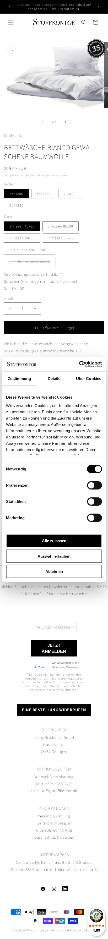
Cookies (67, 837)
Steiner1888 (21, 869)
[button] (10, 22)
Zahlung (63, 815)
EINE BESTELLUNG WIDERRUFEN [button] (54, 710)
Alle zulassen (54, 541)
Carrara (22, 862)
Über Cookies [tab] (88, 378)
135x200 (16, 193)
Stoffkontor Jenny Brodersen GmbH (45, 930)
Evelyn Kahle (40, 862)
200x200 (71, 193)
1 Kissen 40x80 (22, 226)
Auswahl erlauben (54, 556)
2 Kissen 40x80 (22, 238)
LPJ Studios (83, 862)
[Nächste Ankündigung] (98, 7)
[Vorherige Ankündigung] (9, 7)
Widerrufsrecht (48, 830)
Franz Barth (61, 862)
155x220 (44, 193)
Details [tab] (54, 378)
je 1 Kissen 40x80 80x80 (29, 249)
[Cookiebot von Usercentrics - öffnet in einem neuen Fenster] (79, 364)
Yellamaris (88, 869)
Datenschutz (45, 837)
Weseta (73, 869)
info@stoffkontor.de (59, 790)
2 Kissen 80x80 (61, 238)
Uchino (59, 869)
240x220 (16, 205)
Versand (25, 175)
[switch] (94, 485)
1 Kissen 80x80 (60, 226)
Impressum (62, 823)
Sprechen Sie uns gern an (25, 281)
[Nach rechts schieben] (65, 122)
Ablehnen (54, 571)
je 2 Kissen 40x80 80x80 (32, 262)
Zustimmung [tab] (19, 378)
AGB (69, 830)
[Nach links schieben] (42, 122)
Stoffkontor (42, 869)
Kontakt (43, 823)
